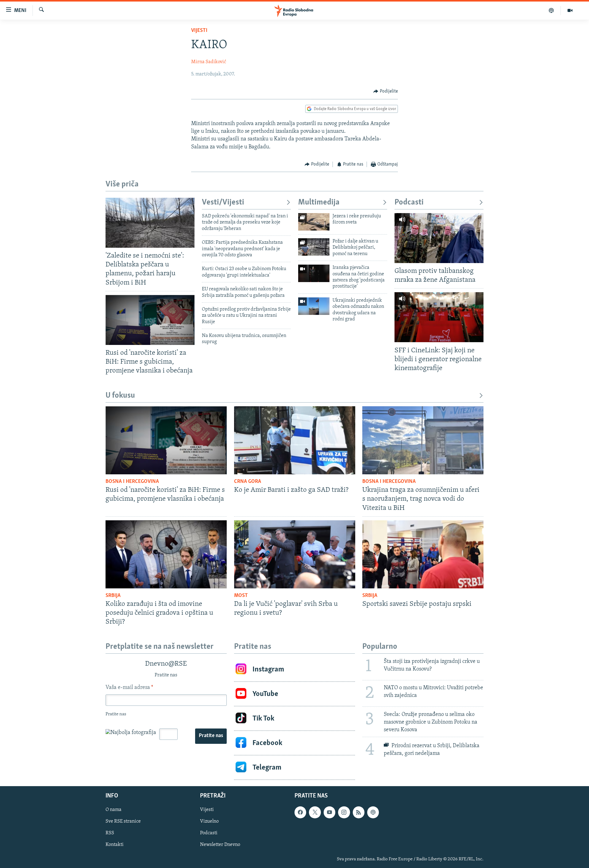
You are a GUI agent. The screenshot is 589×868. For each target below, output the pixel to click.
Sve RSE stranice (123, 821)
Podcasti (409, 202)
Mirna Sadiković (208, 61)
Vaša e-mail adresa (129, 687)
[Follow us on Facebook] (300, 812)
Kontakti (115, 845)
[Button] (385, 91)
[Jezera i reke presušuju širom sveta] (313, 222)
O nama (113, 809)
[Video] (570, 10)
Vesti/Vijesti (223, 202)
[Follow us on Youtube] (329, 812)
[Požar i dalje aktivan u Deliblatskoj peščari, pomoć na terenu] (313, 247)
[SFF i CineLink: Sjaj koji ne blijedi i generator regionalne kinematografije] (439, 317)
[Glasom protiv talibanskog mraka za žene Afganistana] (439, 238)
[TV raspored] (373, 812)
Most (241, 595)
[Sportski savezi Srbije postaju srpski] (422, 554)
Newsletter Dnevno (220, 845)
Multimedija (319, 202)
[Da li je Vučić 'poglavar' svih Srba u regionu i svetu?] (294, 554)
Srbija (113, 595)
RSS (110, 833)
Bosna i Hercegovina (132, 481)
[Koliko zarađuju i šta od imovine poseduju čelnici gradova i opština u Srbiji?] (166, 554)
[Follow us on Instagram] (344, 812)
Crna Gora (247, 481)
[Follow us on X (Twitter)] (315, 812)
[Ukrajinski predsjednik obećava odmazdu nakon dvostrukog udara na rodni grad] (313, 306)
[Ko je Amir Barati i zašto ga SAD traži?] (294, 440)
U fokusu (120, 396)
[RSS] (358, 812)
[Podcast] (551, 10)
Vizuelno (209, 821)
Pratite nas (211, 736)
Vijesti (199, 30)
